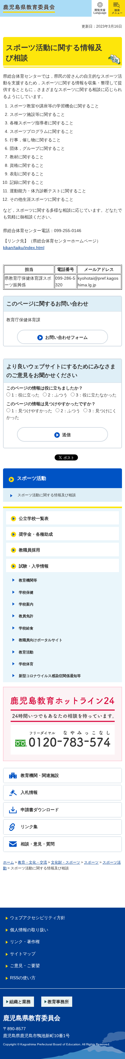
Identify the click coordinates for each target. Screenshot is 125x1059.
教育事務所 (58, 1001)
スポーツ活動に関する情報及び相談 (47, 495)
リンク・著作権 (25, 941)
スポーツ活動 (31, 478)
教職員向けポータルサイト (40, 640)
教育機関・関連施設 (40, 775)
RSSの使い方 (22, 977)
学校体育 (26, 664)
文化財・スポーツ (65, 862)
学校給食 (26, 628)
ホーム (8, 862)
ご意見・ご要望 (25, 965)
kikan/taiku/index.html (23, 247)
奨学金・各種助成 (36, 534)
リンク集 (29, 826)
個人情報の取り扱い (29, 929)
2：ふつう (57, 395)
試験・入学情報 (34, 566)
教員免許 (26, 616)
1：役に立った (25, 395)
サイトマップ (22, 953)
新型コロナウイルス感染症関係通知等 (50, 676)
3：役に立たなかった (96, 395)
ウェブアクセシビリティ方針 (37, 917)
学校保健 (26, 592)
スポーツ (91, 862)
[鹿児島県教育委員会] (29, 8)
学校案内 (26, 604)
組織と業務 (20, 1001)
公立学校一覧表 (34, 518)
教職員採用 (29, 550)
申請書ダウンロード (40, 809)
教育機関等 (28, 580)
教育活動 (26, 652)
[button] (100, 8)
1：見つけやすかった (32, 410)
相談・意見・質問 (38, 843)
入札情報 (29, 792)
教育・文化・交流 (32, 862)
